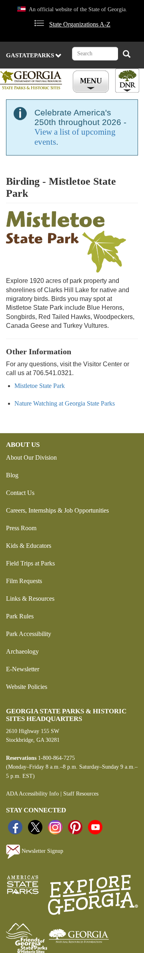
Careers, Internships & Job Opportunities (57, 510)
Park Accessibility (28, 633)
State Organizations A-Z (79, 24)
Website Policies (26, 686)
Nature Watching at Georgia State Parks (64, 403)
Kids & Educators (28, 545)
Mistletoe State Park (39, 385)
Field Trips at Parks (30, 563)
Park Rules (20, 616)
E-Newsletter (22, 669)
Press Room (21, 528)
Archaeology (22, 651)
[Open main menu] (92, 82)
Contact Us (20, 492)
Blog (12, 475)
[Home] (32, 80)
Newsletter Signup (41, 851)
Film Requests (24, 580)
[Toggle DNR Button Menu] (127, 81)
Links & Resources (30, 598)
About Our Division (31, 457)
